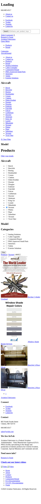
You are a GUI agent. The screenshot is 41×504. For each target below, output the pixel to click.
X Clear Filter (6, 139)
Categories (5, 51)
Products (8, 45)
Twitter (8, 22)
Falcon (7, 111)
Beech (7, 88)
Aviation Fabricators (8, 39)
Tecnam (8, 133)
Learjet (7, 121)
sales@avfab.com (7, 432)
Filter (3, 252)
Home (7, 471)
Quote (7, 485)
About (7, 473)
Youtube (8, 24)
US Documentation (14, 483)
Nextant (8, 125)
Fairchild (8, 108)
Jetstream (8, 117)
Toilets (7, 76)
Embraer (8, 106)
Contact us (9, 16)
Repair (7, 47)
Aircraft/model (6, 53)
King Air (8, 119)
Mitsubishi (9, 123)
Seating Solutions (11, 65)
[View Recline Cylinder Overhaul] (14, 297)
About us (8, 14)
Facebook (9, 20)
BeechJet (8, 90)
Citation (8, 98)
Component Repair (12, 70)
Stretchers (9, 74)
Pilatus (7, 127)
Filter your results (7, 156)
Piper (7, 129)
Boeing (8, 92)
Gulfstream (9, 113)
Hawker (8, 115)
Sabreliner (9, 131)
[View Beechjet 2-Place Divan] (14, 388)
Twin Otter (9, 135)
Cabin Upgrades (11, 68)
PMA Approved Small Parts (15, 72)
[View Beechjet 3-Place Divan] (14, 365)
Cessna (8, 96)
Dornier (8, 102)
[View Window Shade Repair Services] (14, 342)
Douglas (8, 104)
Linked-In (9, 26)
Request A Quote (7, 37)
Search (6, 31)
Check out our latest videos (13, 462)
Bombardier (9, 94)
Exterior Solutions (11, 78)
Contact (8, 475)
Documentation (12, 481)
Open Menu (5, 41)
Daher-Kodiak (10, 100)
